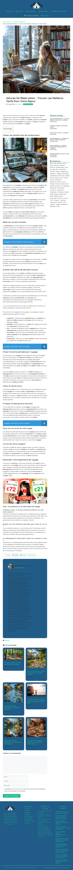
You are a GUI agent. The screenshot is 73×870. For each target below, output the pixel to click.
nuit (60, 186)
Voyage (52, 204)
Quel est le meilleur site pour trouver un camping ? (59, 154)
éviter (58, 206)
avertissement (60, 167)
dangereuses (64, 171)
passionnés (53, 188)
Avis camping (28, 817)
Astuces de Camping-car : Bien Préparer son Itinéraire (62, 861)
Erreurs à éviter (54, 177)
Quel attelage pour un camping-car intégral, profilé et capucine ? (59, 139)
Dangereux (53, 173)
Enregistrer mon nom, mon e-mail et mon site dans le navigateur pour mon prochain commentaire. (24, 790)
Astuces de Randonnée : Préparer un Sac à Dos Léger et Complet (62, 851)
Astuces (7, 640)
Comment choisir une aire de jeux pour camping (12, 663)
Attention (62, 165)
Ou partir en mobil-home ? (44, 828)
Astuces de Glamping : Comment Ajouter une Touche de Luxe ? (61, 856)
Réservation (63, 194)
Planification (60, 188)
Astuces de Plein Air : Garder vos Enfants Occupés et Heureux (36, 672)
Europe (52, 179)
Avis (51, 169)
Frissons (58, 184)
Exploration (58, 179)
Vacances (63, 200)
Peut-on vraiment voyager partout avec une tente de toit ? (36, 701)
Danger (57, 171)
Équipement (64, 204)
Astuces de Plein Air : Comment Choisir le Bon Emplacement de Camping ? (58, 147)
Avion (66, 167)
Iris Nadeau (19, 104)
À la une (27, 808)
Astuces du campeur (28, 104)
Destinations (53, 175)
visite (64, 202)
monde (52, 186)
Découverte (61, 175)
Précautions (60, 190)
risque (52, 194)
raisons (67, 192)
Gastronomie (64, 184)
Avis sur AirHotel (42, 825)
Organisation (66, 186)
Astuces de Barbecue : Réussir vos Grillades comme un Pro (61, 845)
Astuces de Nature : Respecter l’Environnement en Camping (13, 742)
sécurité (59, 198)
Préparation (53, 192)
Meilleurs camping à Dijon (44, 830)
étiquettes (53, 206)
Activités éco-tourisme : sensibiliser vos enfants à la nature (44, 816)
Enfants (67, 175)
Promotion (53, 190)
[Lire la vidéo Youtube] (25, 491)
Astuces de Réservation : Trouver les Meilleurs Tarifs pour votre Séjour (59, 119)
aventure (52, 167)
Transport (56, 200)
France (63, 182)
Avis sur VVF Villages (43, 827)
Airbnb (64, 163)
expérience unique (55, 182)
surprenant (53, 198)
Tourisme (65, 198)
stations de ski (58, 196)
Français (52, 184)
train (51, 200)
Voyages (57, 204)
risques (56, 194)
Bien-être (55, 169)
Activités (59, 163)
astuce (52, 165)
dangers (59, 173)
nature (57, 186)
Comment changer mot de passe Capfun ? (58, 126)
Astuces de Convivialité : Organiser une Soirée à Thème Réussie (35, 742)
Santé (51, 196)
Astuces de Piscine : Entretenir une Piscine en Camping (12, 707)
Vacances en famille (56, 202)
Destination (66, 173)
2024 (51, 163)
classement (62, 169)
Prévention (61, 192)
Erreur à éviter (64, 177)
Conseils (52, 171)
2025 (54, 163)
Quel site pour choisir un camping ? (59, 132)
